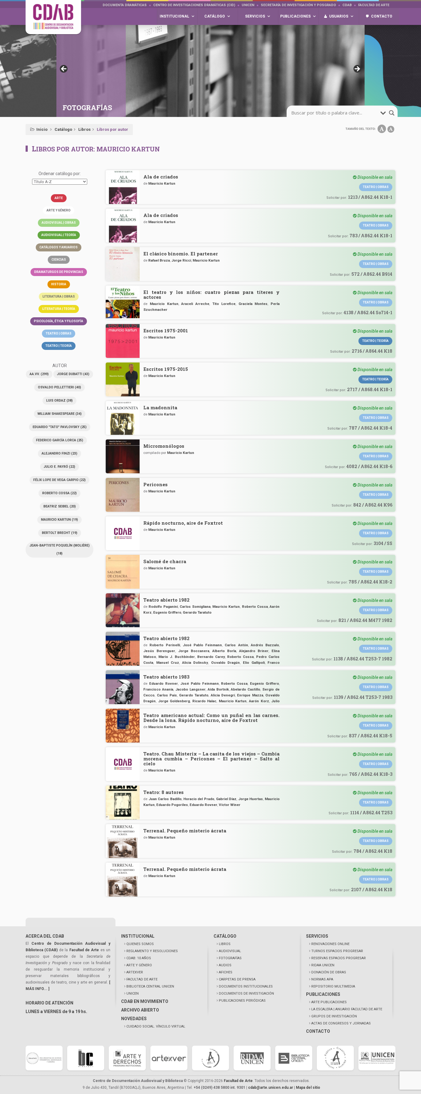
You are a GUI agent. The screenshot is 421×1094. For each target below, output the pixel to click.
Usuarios (338, 16)
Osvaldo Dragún (225, 662)
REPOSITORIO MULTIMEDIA (333, 986)
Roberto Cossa (59, 493)
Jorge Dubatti (73, 374)
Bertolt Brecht (59, 533)
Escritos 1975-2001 (165, 330)
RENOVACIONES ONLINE (330, 944)
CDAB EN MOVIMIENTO (144, 1001)
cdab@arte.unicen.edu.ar (270, 1087)
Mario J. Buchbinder (176, 657)
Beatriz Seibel (59, 506)
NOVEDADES (134, 1018)
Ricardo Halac (204, 701)
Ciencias (58, 259)
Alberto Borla (224, 651)
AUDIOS (225, 965)
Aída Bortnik (218, 689)
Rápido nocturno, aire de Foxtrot (183, 523)
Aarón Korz (259, 701)
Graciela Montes (253, 304)
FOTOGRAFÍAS (230, 958)
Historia (58, 284)
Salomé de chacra (164, 561)
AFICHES (225, 972)
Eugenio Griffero (167, 612)
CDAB (347, 5)
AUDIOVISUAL (230, 951)
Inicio (41, 129)
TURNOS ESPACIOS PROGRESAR (337, 951)
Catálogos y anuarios (58, 247)
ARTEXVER (134, 972)
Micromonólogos (163, 446)
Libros (84, 129)
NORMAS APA (322, 979)
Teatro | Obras (59, 333)
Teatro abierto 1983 (166, 677)
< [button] (64, 69)
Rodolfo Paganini (163, 606)
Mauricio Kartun (59, 520)
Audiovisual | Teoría (58, 235)
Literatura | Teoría (58, 309)
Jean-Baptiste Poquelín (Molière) (60, 549)
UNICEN (248, 5)
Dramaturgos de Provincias (58, 272)
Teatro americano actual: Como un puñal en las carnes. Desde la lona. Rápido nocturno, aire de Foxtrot (211, 717)
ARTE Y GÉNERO (139, 965)
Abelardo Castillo (245, 689)
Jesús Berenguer (159, 651)
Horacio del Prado (198, 799)
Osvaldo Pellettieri (59, 387)
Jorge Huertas (250, 799)
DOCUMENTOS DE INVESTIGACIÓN (246, 994)
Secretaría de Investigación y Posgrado (298, 5)
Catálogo (63, 129)
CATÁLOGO (225, 936)
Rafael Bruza (159, 260)
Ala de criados (160, 177)
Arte (59, 198)
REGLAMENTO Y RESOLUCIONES (152, 951)
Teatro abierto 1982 (166, 600)
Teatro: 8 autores (163, 792)
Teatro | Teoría (58, 345)
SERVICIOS (317, 936)
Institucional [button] (174, 16)
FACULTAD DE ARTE (141, 979)
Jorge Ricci (181, 260)
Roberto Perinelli (164, 645)
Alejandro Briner (253, 651)
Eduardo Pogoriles (172, 805)
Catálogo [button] (214, 16)
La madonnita (160, 407)
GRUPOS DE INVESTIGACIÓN (334, 1016)
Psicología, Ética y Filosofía (58, 321)
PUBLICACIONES (323, 994)
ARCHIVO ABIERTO (140, 1010)
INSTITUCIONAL (137, 936)
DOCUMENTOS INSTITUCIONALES (246, 986)
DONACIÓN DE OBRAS (328, 972)
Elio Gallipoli (254, 662)
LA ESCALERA (346, 1009)
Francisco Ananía (158, 689)
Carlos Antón (236, 645)
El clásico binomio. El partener (180, 253)
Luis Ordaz (59, 401)
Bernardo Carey (211, 657)
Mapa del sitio (308, 1087)
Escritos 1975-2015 (165, 369)
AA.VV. (39, 374)
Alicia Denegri (223, 695)
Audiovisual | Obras (59, 222)
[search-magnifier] (391, 113)
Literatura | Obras (59, 296)
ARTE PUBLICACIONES (329, 1002)
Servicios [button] (255, 16)
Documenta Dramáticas (125, 5)
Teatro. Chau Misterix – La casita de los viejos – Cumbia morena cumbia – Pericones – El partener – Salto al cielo (211, 759)
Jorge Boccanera (193, 651)
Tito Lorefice (223, 304)
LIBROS (225, 944)
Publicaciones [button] (295, 16)
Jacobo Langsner (190, 689)
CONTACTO (318, 1031)
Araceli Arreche (195, 304)
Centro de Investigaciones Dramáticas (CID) (194, 5)
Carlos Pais (167, 695)
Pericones (155, 484)
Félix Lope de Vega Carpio (59, 480)
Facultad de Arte (373, 5)
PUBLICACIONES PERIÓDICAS (242, 1001)
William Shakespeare (60, 414)
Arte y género (59, 210)
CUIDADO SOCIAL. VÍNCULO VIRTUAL (155, 1026)
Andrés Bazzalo (265, 645)
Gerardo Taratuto (197, 612)
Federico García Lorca (59, 440)
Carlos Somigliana (195, 606)
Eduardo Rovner (163, 683)
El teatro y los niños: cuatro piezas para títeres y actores (211, 294)
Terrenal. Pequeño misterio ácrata (184, 831)
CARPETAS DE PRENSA (237, 979)
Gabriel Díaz (226, 799)
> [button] (357, 69)
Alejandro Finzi (59, 453)
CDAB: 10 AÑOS (138, 958)
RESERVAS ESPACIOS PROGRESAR (338, 958)
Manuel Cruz (167, 662)
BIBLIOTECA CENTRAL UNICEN (150, 986)
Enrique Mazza (250, 695)
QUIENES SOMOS (140, 944)
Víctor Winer (229, 805)
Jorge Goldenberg (174, 701)
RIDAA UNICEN (322, 965)
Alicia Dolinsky (195, 662)
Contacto (381, 16)
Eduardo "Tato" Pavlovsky (60, 427)
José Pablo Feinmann (202, 645)
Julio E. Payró (59, 467)
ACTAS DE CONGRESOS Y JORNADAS (341, 1023)
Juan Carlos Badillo (165, 799)
